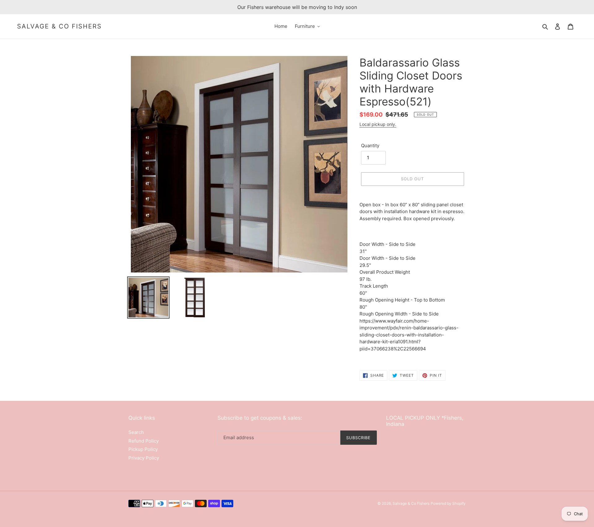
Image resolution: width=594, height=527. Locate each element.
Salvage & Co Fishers (59, 26)
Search (136, 432)
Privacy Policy (143, 458)
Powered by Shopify (448, 503)
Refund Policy (143, 441)
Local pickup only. (377, 124)
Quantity (370, 145)
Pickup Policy (143, 449)
